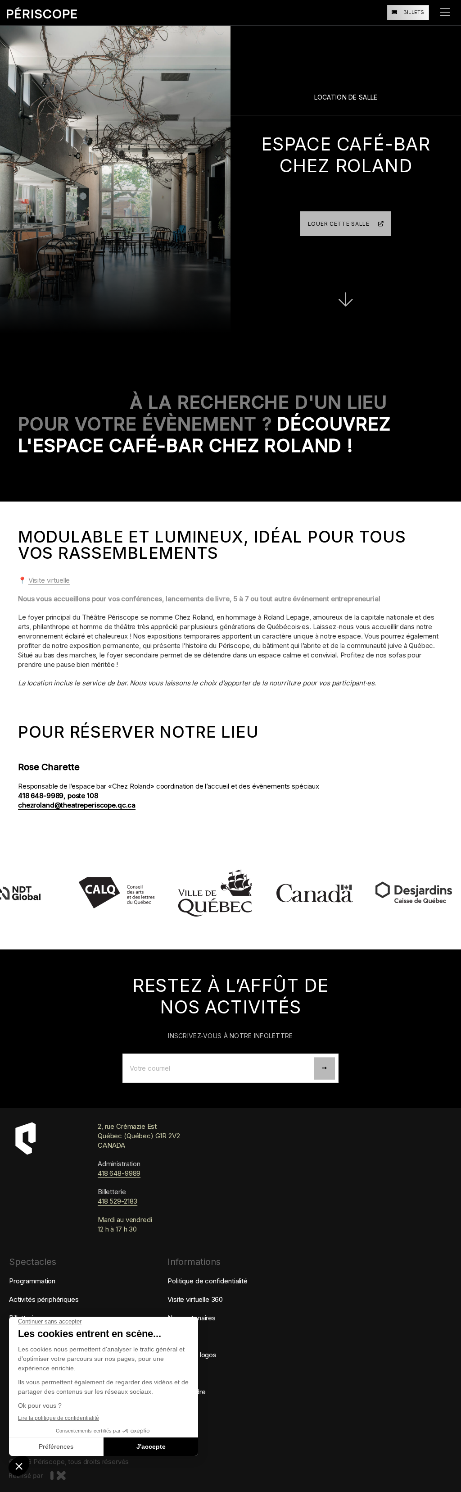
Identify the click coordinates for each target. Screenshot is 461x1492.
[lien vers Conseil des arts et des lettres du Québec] (80, 893)
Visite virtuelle (49, 580)
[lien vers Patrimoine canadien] (278, 893)
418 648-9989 (119, 1173)
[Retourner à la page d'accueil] (42, 12)
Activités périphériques (44, 1299)
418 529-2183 (117, 1201)
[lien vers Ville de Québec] (179, 893)
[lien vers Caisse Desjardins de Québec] (377, 893)
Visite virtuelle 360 (195, 1299)
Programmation (32, 1281)
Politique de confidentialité (207, 1281)
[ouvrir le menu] (445, 13)
